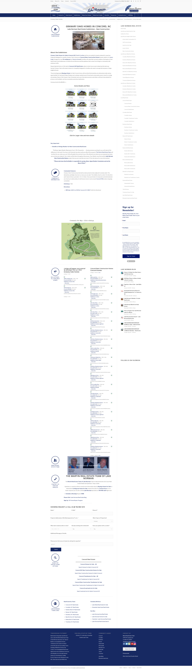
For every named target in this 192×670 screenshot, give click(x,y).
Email (124, 220)
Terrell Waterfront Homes (128, 77)
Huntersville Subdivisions (129, 156)
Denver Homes (127, 139)
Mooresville (101, 645)
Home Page (123, 28)
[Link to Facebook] (133, 1)
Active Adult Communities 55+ (129, 39)
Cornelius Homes (128, 115)
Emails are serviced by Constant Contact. (131, 251)
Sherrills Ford (101, 647)
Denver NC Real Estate (128, 136)
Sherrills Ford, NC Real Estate (73, 617)
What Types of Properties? (100, 518)
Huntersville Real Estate (128, 147)
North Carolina (80, 55)
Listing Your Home (125, 33)
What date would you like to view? (59, 525)
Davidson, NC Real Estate (72, 614)
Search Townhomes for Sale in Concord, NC (88, 579)
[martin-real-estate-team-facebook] (124, 644)
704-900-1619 (102, 490)
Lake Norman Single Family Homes (128, 36)
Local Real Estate (124, 97)
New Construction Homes (128, 51)
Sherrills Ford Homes (128, 174)
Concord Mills (100, 179)
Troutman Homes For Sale (128, 192)
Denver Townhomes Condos (130, 142)
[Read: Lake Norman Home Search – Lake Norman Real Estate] (122, 317)
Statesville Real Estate (127, 180)
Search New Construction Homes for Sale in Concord (88, 573)
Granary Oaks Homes (57, 19)
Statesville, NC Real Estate (72, 619)
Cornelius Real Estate (127, 112)
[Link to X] (136, 1)
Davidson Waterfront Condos (129, 89)
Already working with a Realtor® (80, 525)
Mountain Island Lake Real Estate (100, 607)
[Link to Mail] (131, 1)
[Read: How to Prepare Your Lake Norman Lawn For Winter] (122, 311)
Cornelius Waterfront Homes (129, 56)
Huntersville (101, 643)
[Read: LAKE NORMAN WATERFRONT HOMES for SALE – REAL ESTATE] (122, 323)
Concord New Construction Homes (90, 57)
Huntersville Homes (128, 150)
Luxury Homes (126, 48)
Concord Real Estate (127, 100)
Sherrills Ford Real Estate (128, 171)
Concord (101, 635)
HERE (82, 493)
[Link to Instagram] (138, 1)
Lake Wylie (101, 656)
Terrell (100, 651)
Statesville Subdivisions (129, 186)
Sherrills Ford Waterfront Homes (130, 71)
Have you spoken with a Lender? (101, 525)
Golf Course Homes (127, 42)
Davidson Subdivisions (129, 133)
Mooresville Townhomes (129, 168)
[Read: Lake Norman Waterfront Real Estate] (122, 305)
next (99, 455)
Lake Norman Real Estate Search (100, 621)
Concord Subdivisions (129, 109)
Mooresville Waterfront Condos (130, 95)
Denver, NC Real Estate (71, 612)
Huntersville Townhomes (129, 153)
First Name (125, 227)
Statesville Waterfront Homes (129, 74)
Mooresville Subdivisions (129, 165)
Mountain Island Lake (103, 658)
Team (62, 1)
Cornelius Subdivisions (129, 121)
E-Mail (73, 510)
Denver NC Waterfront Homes (129, 62)
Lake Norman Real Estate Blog (78, 497)
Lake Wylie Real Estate (127, 195)
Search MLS (73, 1)
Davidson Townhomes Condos (131, 130)
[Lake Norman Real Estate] (55, 7)
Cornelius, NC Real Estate (72, 607)
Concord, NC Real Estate (72, 604)
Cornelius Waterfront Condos (129, 86)
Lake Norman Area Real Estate (100, 614)
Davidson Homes (128, 127)
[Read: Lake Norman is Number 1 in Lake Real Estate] (122, 299)
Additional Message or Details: (59, 533)
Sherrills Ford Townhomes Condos (131, 177)
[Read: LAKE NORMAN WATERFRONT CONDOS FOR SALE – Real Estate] (122, 329)
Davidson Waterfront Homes (129, 59)
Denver (100, 641)
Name (52, 510)
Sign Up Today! (131, 256)
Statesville (101, 649)
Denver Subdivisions (128, 144)
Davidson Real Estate (127, 124)
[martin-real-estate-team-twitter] (126, 644)
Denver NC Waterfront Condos (129, 92)
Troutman (101, 653)
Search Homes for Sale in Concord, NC (88, 567)
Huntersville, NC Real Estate (73, 609)
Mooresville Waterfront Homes (129, 68)
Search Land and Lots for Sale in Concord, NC (88, 591)
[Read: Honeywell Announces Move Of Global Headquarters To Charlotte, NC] (122, 291)
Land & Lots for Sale (127, 45)
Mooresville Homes (128, 162)
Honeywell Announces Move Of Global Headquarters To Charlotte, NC (132, 292)
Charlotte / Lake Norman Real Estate (101, 619)
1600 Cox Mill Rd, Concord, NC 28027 (81, 190)
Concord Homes (127, 103)
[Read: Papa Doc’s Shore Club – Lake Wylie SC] (122, 285)
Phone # (95, 510)
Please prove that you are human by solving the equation (66, 541)
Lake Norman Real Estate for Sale (128, 31)
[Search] (138, 15)
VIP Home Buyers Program (76, 500)
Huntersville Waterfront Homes (129, 65)
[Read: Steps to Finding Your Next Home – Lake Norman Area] (122, 273)
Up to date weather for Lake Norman (131, 354)
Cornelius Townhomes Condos (131, 118)
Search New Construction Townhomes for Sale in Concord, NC (88, 585)
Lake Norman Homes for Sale (99, 616)
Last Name (125, 235)
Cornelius (101, 637)
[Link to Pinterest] (140, 1)
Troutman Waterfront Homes (129, 80)
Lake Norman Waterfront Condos (128, 83)
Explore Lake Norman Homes (79, 667)
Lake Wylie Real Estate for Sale (100, 604)
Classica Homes (76, 59)
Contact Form (103, 488)
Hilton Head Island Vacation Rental (130, 656)
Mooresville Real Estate (128, 159)
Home (52, 1)
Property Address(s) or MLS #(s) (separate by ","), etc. (64, 518)
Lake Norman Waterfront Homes (128, 54)
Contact (67, 1)
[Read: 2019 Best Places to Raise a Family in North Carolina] (122, 279)
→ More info (66, 283)
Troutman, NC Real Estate (72, 621)
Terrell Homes (126, 189)
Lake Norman (87, 490)
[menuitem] (52, 1)
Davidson (101, 639)
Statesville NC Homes (129, 183)
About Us (57, 1)
